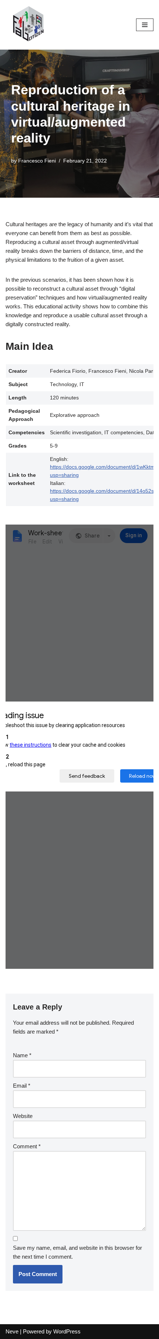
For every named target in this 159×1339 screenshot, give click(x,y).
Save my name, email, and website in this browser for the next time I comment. (77, 1252)
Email (21, 1085)
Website (23, 1116)
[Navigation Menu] (144, 25)
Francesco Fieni (37, 161)
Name (22, 1055)
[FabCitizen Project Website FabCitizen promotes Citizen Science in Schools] (28, 24)
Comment (27, 1146)
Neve (12, 1331)
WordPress (67, 1331)
